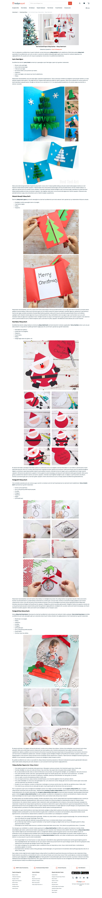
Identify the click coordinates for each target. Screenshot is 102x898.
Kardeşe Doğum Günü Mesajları (58, 886)
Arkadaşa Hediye (15, 886)
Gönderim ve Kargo (36, 880)
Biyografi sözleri (55, 884)
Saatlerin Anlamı (55, 880)
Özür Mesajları (54, 890)
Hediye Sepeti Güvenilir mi (37, 884)
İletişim (33, 876)
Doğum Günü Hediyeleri (17, 880)
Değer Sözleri (54, 892)
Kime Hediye (24, 7)
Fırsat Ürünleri (58, 7)
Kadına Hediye (15, 882)
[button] (88, 8)
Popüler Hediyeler (41, 7)
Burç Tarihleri (54, 882)
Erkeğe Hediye (15, 884)
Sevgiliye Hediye (15, 878)
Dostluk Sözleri (55, 874)
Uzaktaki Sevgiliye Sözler (57, 888)
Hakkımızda (34, 874)
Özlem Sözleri (54, 878)
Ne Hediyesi (32, 7)
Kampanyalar (67, 7)
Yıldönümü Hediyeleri (16, 876)
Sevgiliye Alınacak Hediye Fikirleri (58, 876)
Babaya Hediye (15, 874)
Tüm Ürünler (50, 7)
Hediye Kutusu (15, 888)
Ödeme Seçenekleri (36, 882)
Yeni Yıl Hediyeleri (57, 49)
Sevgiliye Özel (15, 7)
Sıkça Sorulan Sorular (36, 878)
